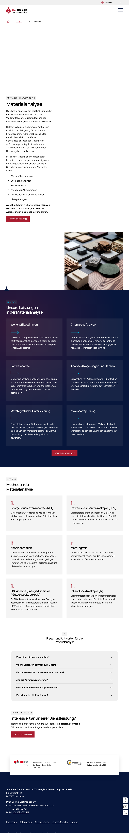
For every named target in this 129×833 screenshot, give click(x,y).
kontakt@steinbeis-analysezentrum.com (33, 805)
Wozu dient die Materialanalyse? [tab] (33, 657)
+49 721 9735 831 (18, 808)
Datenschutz (26, 822)
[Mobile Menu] (120, 9)
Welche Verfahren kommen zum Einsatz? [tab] (36, 664)
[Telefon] (125, 812)
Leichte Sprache (60, 822)
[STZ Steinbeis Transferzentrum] (16, 10)
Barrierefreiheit (42, 822)
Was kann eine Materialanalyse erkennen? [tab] (37, 687)
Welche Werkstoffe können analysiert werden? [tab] (40, 672)
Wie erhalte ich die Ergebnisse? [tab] (32, 695)
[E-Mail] (125, 806)
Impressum (11, 822)
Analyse (19, 21)
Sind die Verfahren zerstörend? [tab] (32, 679)
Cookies (74, 822)
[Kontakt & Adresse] (125, 800)
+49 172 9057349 (21, 812)
